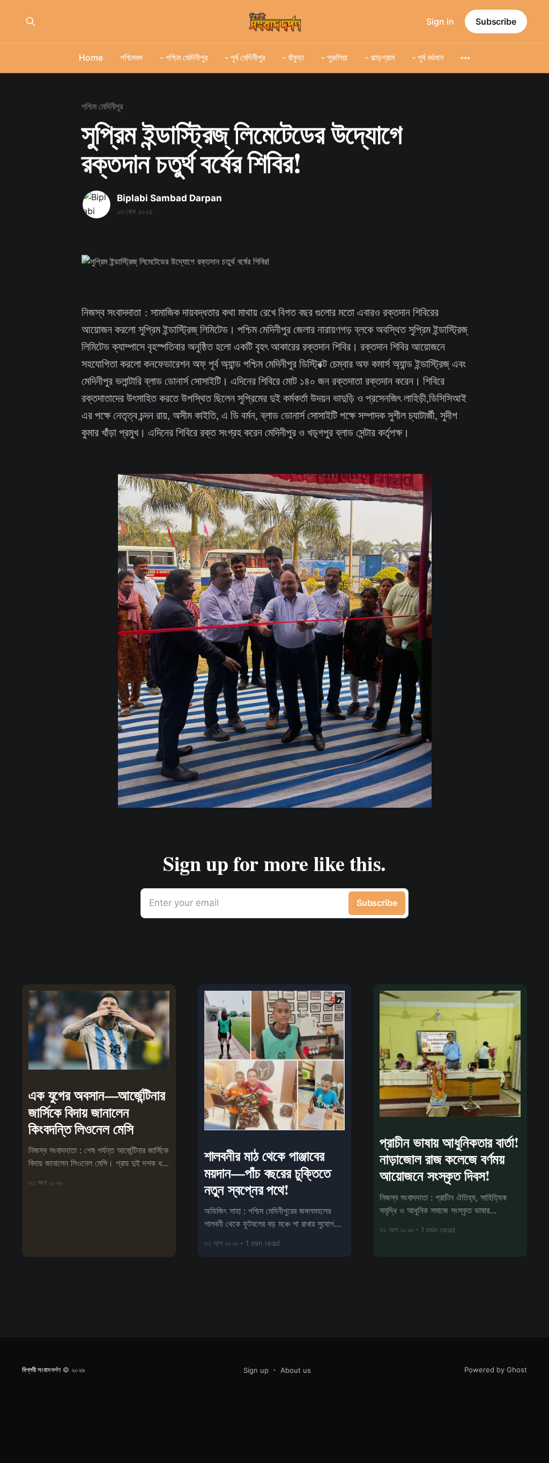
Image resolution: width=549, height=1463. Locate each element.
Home (91, 57)
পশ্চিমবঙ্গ (131, 57)
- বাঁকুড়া (293, 57)
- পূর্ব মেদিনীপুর (245, 57)
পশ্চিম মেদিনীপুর (102, 106)
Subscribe (496, 21)
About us (295, 1370)
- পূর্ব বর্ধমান (427, 57)
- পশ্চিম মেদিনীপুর (183, 57)
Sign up (256, 1370)
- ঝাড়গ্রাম (380, 57)
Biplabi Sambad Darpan (169, 198)
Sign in (440, 21)
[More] (465, 58)
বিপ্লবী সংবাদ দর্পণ (41, 1369)
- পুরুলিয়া (334, 57)
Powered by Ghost (495, 1369)
